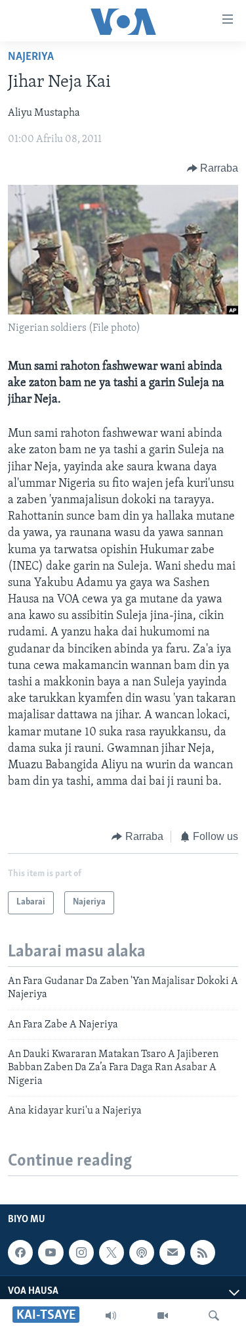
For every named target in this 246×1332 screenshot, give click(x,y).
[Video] (162, 1315)
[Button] (213, 168)
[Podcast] (141, 1252)
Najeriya (31, 57)
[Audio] (111, 1315)
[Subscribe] (171, 1252)
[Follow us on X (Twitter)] (111, 1252)
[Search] (214, 1315)
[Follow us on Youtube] (50, 1252)
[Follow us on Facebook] (20, 1252)
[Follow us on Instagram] (81, 1252)
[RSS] (202, 1252)
